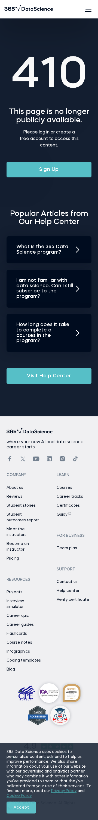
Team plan (67, 548)
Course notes (19, 642)
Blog (11, 669)
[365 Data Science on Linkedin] (49, 458)
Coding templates (24, 660)
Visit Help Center (49, 376)
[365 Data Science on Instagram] (62, 458)
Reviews (14, 497)
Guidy (62, 514)
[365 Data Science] (12, 9)
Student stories (21, 506)
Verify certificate (73, 600)
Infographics (18, 651)
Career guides (20, 625)
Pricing (13, 558)
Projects (14, 592)
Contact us (67, 582)
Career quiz (18, 616)
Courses (64, 488)
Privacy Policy (63, 791)
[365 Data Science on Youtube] (36, 459)
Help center (68, 591)
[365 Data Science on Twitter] (23, 459)
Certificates (68, 506)
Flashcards (17, 634)
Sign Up (49, 169)
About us (15, 488)
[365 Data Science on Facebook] (10, 458)
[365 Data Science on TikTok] (75, 458)
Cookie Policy (19, 796)
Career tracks (70, 497)
